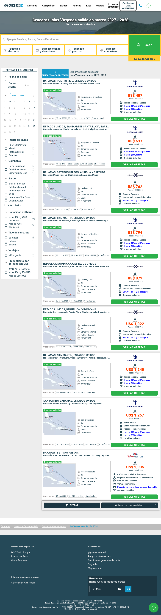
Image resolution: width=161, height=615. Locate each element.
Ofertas (100, 5)
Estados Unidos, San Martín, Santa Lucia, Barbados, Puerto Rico (76, 126)
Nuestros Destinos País (26, 526)
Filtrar (73, 505)
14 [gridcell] (34, 114)
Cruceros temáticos (113, 5)
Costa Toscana (19, 560)
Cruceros (5, 526)
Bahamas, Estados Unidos (61, 452)
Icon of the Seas (19, 556)
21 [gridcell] (34, 120)
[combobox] (65, 39)
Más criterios (14, 205)
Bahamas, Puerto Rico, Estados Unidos (69, 81)
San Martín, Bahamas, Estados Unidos (69, 401)
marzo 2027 (18, 95)
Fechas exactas (12, 85)
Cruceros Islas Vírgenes (54, 526)
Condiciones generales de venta (104, 560)
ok (128, 589)
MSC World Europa (20, 552)
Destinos (32, 5)
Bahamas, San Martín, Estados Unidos (69, 218)
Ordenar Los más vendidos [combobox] (128, 505)
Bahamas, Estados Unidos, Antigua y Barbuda (74, 172)
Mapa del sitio (95, 568)
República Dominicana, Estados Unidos (69, 264)
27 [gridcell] (29, 126)
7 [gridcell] (34, 108)
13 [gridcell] (29, 114)
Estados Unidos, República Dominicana (69, 309)
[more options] (155, 5)
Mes (27, 85)
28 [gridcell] (34, 126)
